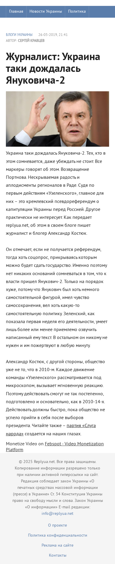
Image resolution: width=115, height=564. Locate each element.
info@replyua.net (57, 513)
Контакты (57, 555)
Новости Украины (45, 11)
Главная (16, 11)
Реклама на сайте (57, 545)
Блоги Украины (19, 35)
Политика (77, 11)
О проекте (57, 525)
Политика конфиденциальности (57, 535)
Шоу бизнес (19, 23)
